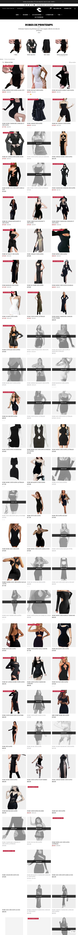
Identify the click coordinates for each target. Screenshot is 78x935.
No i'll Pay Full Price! (24, 477)
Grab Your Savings (24, 473)
